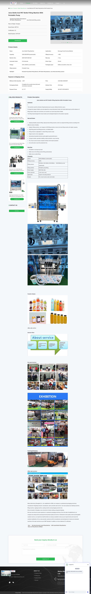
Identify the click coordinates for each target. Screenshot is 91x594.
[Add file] (66, 592)
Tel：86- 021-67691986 (15, 574)
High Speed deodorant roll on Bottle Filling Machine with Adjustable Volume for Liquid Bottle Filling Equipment (16, 196)
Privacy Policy (18, 592)
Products (28, 3)
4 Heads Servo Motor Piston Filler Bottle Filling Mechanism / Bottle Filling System (16, 119)
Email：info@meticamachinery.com (17, 576)
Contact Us (50, 3)
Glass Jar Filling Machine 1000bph (35, 526)
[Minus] (88, 564)
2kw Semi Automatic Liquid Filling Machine (41, 525)
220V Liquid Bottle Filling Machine (58, 525)
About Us (42, 3)
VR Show (35, 3)
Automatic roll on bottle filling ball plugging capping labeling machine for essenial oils (16, 170)
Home (21, 3)
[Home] (13, 3)
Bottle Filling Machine (22, 8)
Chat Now (17, 40)
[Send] (88, 592)
